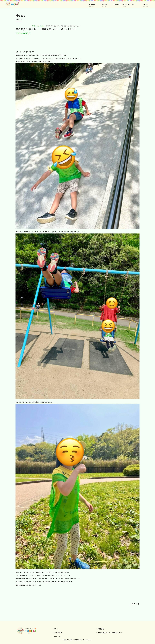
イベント (41, 26)
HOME (33, 26)
